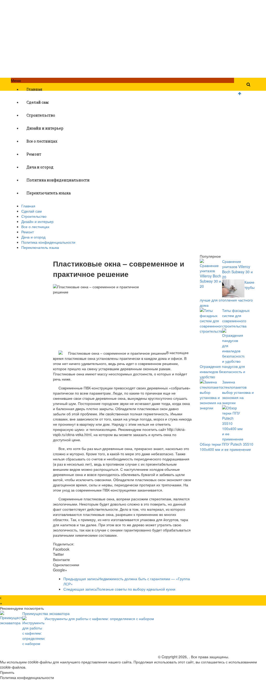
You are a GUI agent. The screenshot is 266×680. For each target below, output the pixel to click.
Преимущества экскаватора (46, 613)
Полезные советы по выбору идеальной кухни (119, 589)
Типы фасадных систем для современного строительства (236, 318)
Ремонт (33, 154)
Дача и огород (40, 167)
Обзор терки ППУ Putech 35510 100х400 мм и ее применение (226, 446)
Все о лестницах (41, 141)
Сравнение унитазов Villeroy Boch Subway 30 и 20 (237, 269)
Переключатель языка (48, 193)
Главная (34, 89)
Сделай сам (37, 102)
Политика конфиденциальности (58, 180)
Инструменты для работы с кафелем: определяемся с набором (99, 618)
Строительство (40, 115)
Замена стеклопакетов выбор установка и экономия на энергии (238, 392)
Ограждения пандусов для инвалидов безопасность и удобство (222, 371)
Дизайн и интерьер (44, 128)
